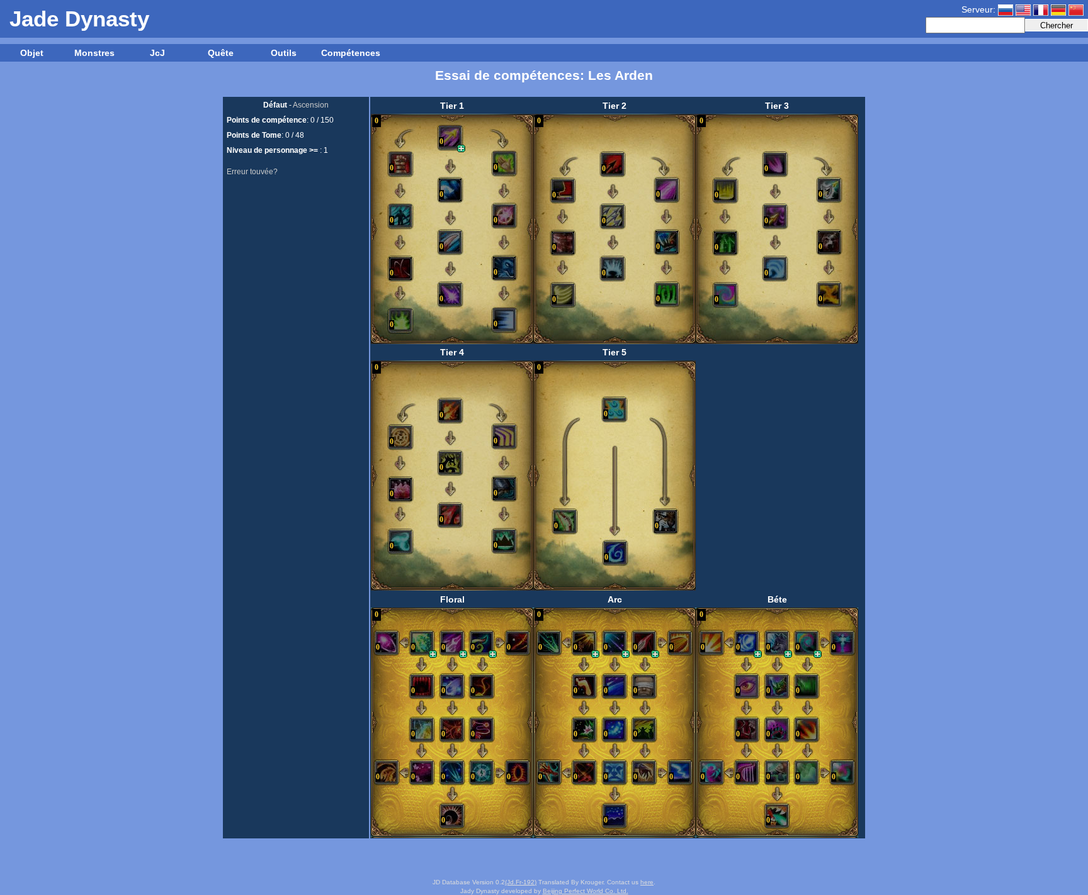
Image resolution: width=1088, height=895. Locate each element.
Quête (221, 53)
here (647, 882)
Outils (284, 53)
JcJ (157, 53)
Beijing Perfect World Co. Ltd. (585, 890)
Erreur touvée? (252, 171)
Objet (31, 53)
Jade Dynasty (79, 18)
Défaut (275, 105)
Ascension (311, 105)
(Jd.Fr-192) (520, 882)
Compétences (349, 53)
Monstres (94, 53)
